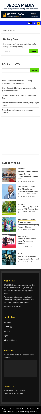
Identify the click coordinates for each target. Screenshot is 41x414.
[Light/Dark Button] (30, 23)
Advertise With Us (10, 340)
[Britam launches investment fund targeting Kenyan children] (9, 224)
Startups (7, 331)
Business (7, 322)
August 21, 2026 (25, 182)
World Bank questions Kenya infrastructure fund (28, 257)
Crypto (6, 336)
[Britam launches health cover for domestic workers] (9, 241)
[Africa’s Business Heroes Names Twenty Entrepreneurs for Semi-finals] (9, 175)
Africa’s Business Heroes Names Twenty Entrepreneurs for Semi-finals (28, 175)
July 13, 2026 (24, 262)
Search (34, 70)
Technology (8, 327)
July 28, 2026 (24, 246)
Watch (38, 23)
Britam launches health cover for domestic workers (27, 241)
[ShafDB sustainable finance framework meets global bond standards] (9, 191)
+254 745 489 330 (16, 393)
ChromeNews (22, 411)
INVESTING (21, 169)
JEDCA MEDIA (20, 5)
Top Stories (21, 204)
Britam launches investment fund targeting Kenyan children (28, 224)
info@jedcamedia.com (16, 391)
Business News (23, 186)
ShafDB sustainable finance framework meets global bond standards (28, 191)
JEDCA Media (9, 285)
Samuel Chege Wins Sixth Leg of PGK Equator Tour (28, 208)
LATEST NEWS (11, 64)
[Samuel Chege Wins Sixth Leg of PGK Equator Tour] (9, 208)
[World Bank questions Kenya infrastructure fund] (9, 257)
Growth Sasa (17, 306)
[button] (34, 23)
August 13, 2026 (25, 197)
